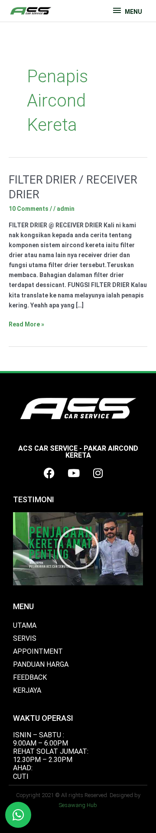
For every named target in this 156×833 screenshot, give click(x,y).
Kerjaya (27, 690)
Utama (24, 625)
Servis (24, 638)
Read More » (26, 324)
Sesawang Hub (78, 805)
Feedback (30, 677)
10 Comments (29, 208)
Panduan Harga (40, 664)
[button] (78, 548)
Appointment (38, 651)
